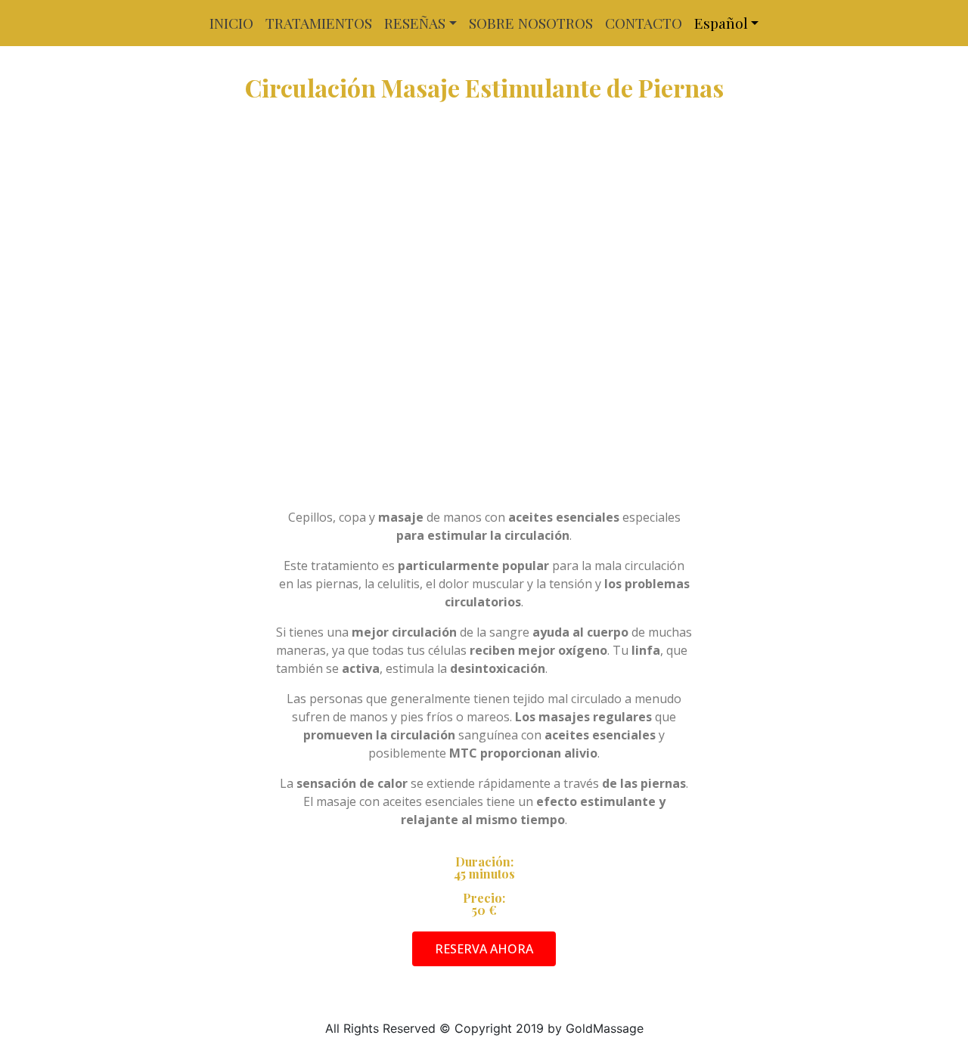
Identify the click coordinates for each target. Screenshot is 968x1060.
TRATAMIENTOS (318, 23)
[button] (484, 948)
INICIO (231, 23)
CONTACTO (643, 23)
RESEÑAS (414, 23)
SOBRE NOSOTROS (531, 23)
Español (721, 23)
